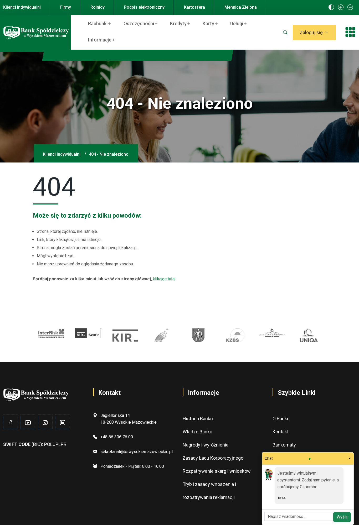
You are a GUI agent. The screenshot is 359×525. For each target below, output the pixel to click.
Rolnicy (97, 7)
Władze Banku (197, 431)
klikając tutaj (164, 278)
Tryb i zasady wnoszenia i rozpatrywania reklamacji (209, 490)
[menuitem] (101, 23)
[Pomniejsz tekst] (350, 7)
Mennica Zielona (240, 7)
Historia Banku (198, 418)
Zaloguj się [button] (311, 32)
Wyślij (342, 516)
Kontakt (281, 431)
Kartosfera (194, 7)
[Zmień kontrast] (331, 7)
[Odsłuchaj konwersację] (309, 458)
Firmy (65, 7)
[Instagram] (45, 422)
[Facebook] (10, 422)
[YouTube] (27, 422)
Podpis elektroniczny (144, 7)
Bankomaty (284, 445)
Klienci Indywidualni (22, 7)
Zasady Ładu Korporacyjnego (213, 458)
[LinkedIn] (62, 422)
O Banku (281, 418)
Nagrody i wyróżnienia (205, 445)
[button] (285, 32)
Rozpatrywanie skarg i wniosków (217, 471)
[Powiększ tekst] (340, 7)
